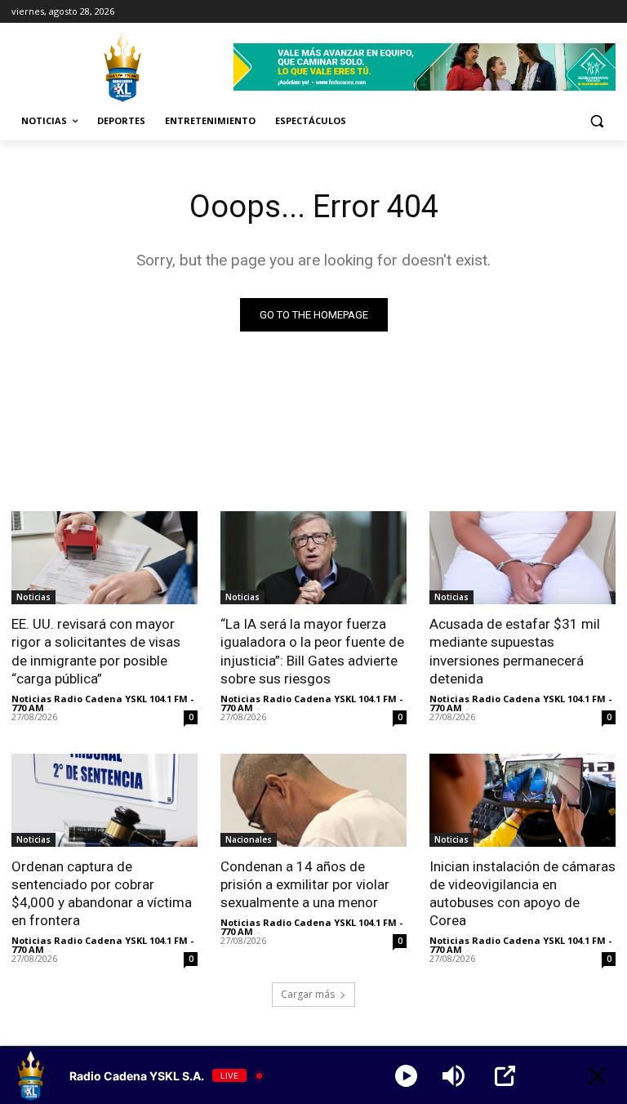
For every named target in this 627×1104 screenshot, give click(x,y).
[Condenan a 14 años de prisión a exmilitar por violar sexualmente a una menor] (313, 800)
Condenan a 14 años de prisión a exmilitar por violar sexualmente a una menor (304, 884)
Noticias (33, 597)
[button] (596, 121)
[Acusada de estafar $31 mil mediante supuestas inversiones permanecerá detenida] (522, 557)
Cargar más (308, 994)
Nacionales (248, 839)
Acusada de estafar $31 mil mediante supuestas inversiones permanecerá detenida (514, 651)
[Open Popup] (504, 1075)
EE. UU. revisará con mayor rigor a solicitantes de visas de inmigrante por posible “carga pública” (95, 651)
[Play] (406, 1075)
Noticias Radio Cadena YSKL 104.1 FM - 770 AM (102, 703)
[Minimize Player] (597, 1075)
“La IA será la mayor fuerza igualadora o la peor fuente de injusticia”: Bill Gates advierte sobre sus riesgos (312, 651)
